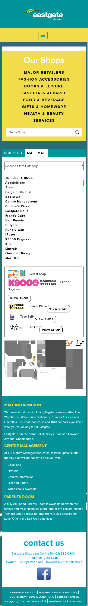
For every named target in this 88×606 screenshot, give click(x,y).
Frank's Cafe (15, 215)
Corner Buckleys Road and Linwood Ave (34, 562)
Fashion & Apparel (44, 93)
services (44, 120)
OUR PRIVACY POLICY (23, 592)
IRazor (10, 234)
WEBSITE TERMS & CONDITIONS (58, 592)
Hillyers (11, 225)
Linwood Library (17, 253)
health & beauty (44, 113)
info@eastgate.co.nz (44, 558)
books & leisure (44, 86)
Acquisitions (15, 182)
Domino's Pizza (17, 206)
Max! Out (12, 258)
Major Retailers (44, 72)
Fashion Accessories (44, 79)
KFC (8, 244)
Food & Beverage (44, 100)
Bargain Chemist (18, 192)
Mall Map (36, 153)
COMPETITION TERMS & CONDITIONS (32, 596)
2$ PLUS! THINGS (19, 178)
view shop (19, 298)
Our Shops (44, 60)
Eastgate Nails (16, 211)
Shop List (13, 153)
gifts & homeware (44, 107)
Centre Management (21, 201)
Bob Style (12, 197)
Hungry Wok (14, 230)
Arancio (11, 187)
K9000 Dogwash (18, 239)
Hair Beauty (14, 220)
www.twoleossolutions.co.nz (65, 601)
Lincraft (11, 248)
